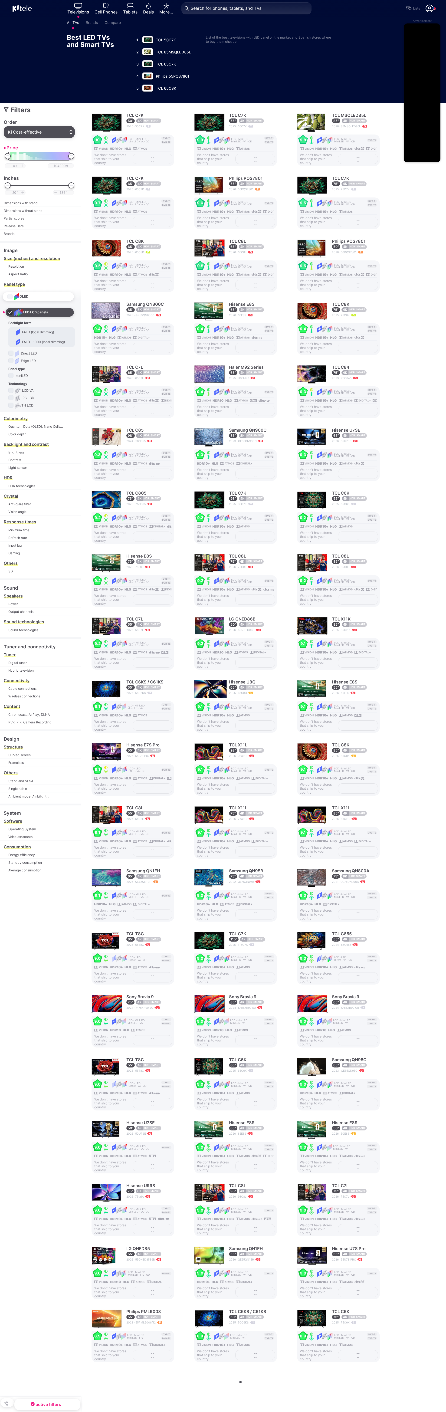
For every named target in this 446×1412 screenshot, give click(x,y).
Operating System (22, 829)
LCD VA (27, 390)
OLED (24, 296)
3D (10, 571)
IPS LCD (27, 398)
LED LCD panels (35, 312)
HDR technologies (21, 486)
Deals (148, 12)
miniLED (21, 375)
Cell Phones (106, 12)
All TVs (73, 22)
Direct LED (28, 353)
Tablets (130, 12)
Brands (92, 22)
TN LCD (27, 405)
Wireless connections (24, 696)
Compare (113, 22)
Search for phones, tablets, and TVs (226, 8)
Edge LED (28, 360)
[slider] (8, 156)
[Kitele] (22, 8)
